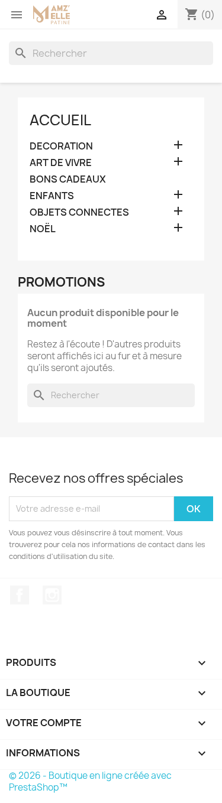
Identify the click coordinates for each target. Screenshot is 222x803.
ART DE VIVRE (61, 163)
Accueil (60, 120)
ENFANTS (52, 196)
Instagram (52, 595)
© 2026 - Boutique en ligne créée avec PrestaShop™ (90, 781)
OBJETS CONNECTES (79, 212)
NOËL (43, 229)
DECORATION (61, 146)
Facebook (19, 595)
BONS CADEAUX (68, 179)
